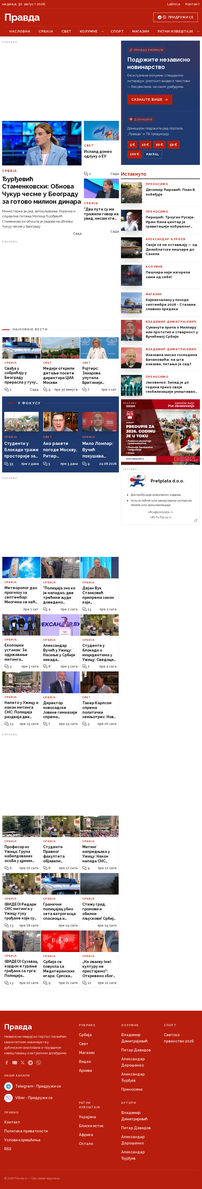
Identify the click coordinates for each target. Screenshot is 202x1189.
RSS (7, 1149)
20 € (159, 145)
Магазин (140, 31)
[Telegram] (30, 1062)
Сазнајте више (147, 99)
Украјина (87, 1117)
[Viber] (38, 1062)
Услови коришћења (22, 1140)
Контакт (192, 4)
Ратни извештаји (175, 31)
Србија (46, 31)
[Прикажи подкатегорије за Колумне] (103, 31)
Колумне (89, 31)
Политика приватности (26, 1131)
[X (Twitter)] (23, 1063)
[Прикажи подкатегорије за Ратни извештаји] (198, 31)
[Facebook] (6, 1062)
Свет (67, 31)
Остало (86, 1144)
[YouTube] (14, 1062)
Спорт (117, 31)
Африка (86, 1135)
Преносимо (132, 1089)
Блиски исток (91, 1126)
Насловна (19, 31)
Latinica (173, 4)
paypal (152, 154)
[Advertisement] (60, 82)
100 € (134, 154)
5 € (132, 145)
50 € (173, 145)
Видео (85, 1061)
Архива (85, 1070)
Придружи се (180, 17)
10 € (145, 145)
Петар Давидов (136, 1050)
